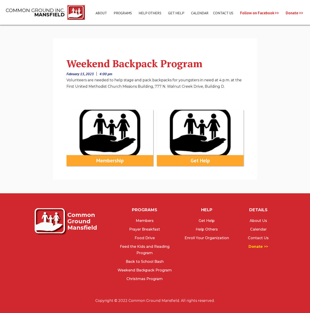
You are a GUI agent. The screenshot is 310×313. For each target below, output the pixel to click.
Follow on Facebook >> (259, 12)
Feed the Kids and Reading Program (145, 249)
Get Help (207, 221)
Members (145, 221)
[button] (122, 13)
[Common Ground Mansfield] (50, 221)
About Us (258, 221)
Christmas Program (144, 279)
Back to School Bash (145, 261)
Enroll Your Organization (207, 238)
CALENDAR (200, 13)
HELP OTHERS (150, 13)
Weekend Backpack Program (145, 270)
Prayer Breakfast (144, 229)
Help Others (207, 229)
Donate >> (294, 12)
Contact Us (258, 238)
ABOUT (101, 13)
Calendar (258, 229)
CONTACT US (223, 13)
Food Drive (145, 238)
